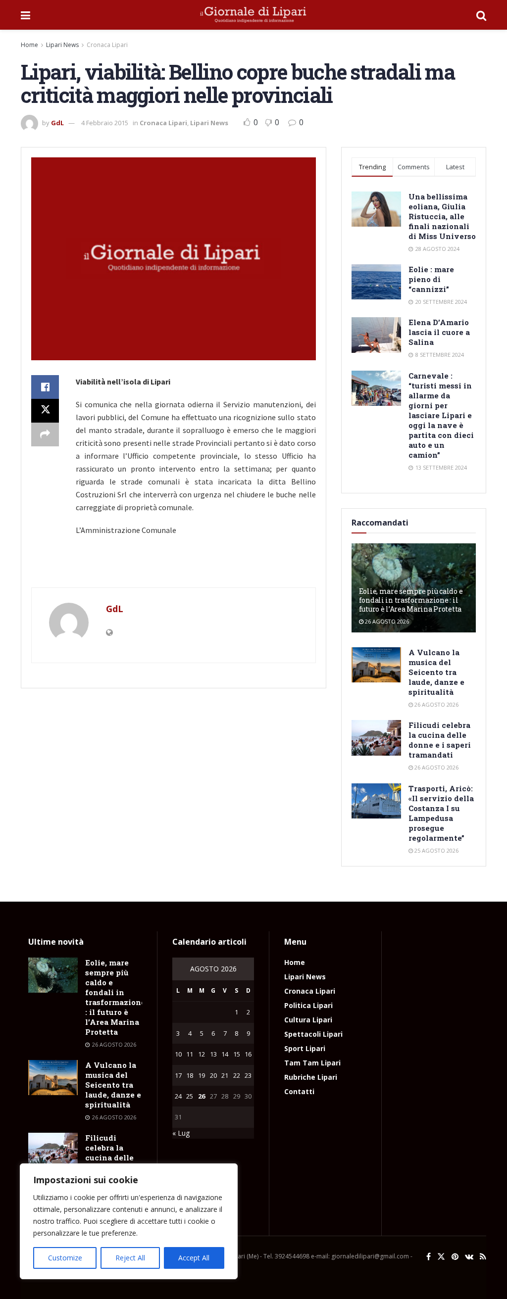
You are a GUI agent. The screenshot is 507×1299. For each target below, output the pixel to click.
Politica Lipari (308, 1005)
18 (189, 1075)
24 (178, 1096)
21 (224, 1075)
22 (236, 1075)
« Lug (181, 1133)
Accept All (193, 1257)
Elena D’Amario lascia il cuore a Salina (439, 332)
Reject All (130, 1257)
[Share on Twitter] (45, 411)
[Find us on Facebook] (428, 1256)
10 (178, 1054)
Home (29, 45)
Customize (65, 1257)
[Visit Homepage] (253, 15)
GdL (57, 122)
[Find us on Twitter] (441, 1256)
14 (224, 1054)
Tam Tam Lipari (312, 1062)
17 (178, 1075)
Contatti (299, 1091)
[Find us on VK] (469, 1256)
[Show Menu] (25, 15)
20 (213, 1075)
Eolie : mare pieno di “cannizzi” (431, 279)
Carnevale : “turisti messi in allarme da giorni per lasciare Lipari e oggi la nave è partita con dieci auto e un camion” (441, 415)
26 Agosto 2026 (386, 621)
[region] (129, 1221)
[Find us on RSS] (483, 1256)
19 (201, 1075)
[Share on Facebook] (45, 387)
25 (189, 1096)
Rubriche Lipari (310, 1077)
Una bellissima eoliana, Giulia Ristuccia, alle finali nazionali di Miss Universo (442, 216)
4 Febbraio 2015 (104, 122)
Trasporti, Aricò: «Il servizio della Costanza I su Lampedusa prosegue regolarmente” (441, 813)
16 (248, 1054)
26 (201, 1096)
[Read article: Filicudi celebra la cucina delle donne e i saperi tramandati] (376, 738)
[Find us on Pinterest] (455, 1256)
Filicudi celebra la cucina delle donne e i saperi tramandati (439, 740)
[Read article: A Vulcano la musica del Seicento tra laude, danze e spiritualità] (376, 665)
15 (236, 1054)
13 (213, 1054)
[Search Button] (481, 15)
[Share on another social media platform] (45, 434)
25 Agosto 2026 (435, 850)
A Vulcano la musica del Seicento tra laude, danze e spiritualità (436, 672)
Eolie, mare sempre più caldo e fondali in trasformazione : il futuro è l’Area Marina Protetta (411, 600)
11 (189, 1054)
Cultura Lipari (308, 1019)
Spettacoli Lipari (313, 1034)
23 (248, 1075)
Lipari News (62, 45)
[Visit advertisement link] (173, 566)
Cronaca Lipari (107, 45)
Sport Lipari (304, 1048)
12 (201, 1054)
